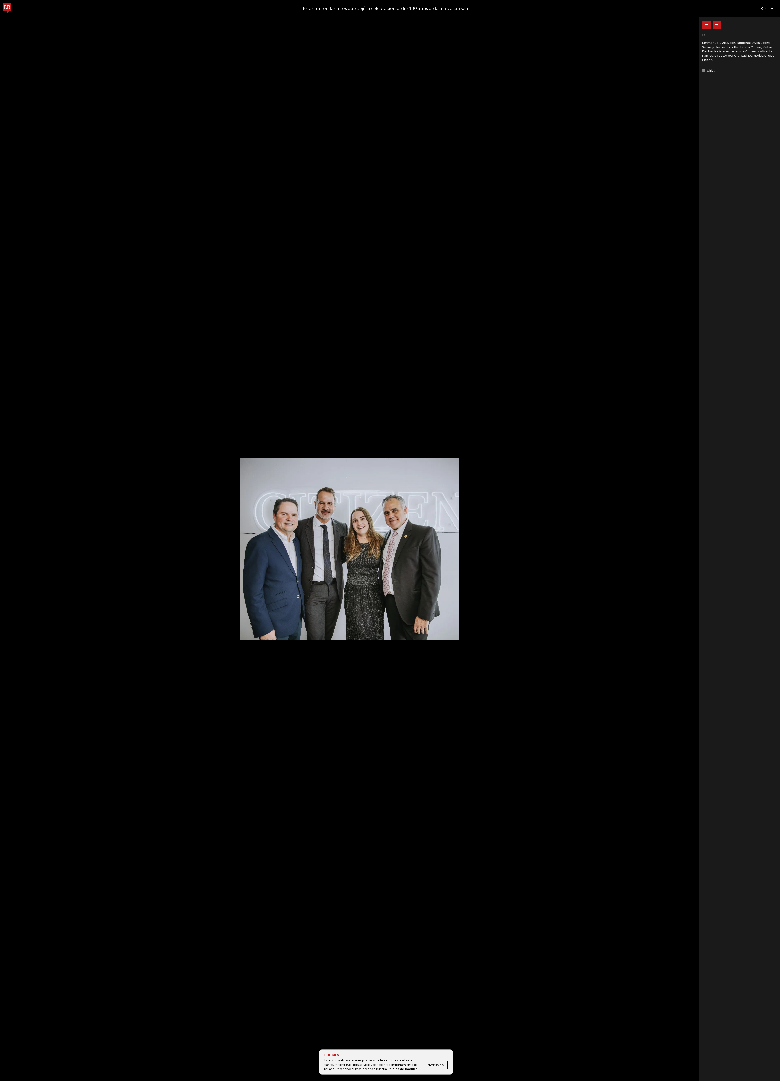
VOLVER (770, 8)
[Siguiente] (717, 25)
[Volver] (706, 25)
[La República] (7, 8)
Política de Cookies (402, 1069)
